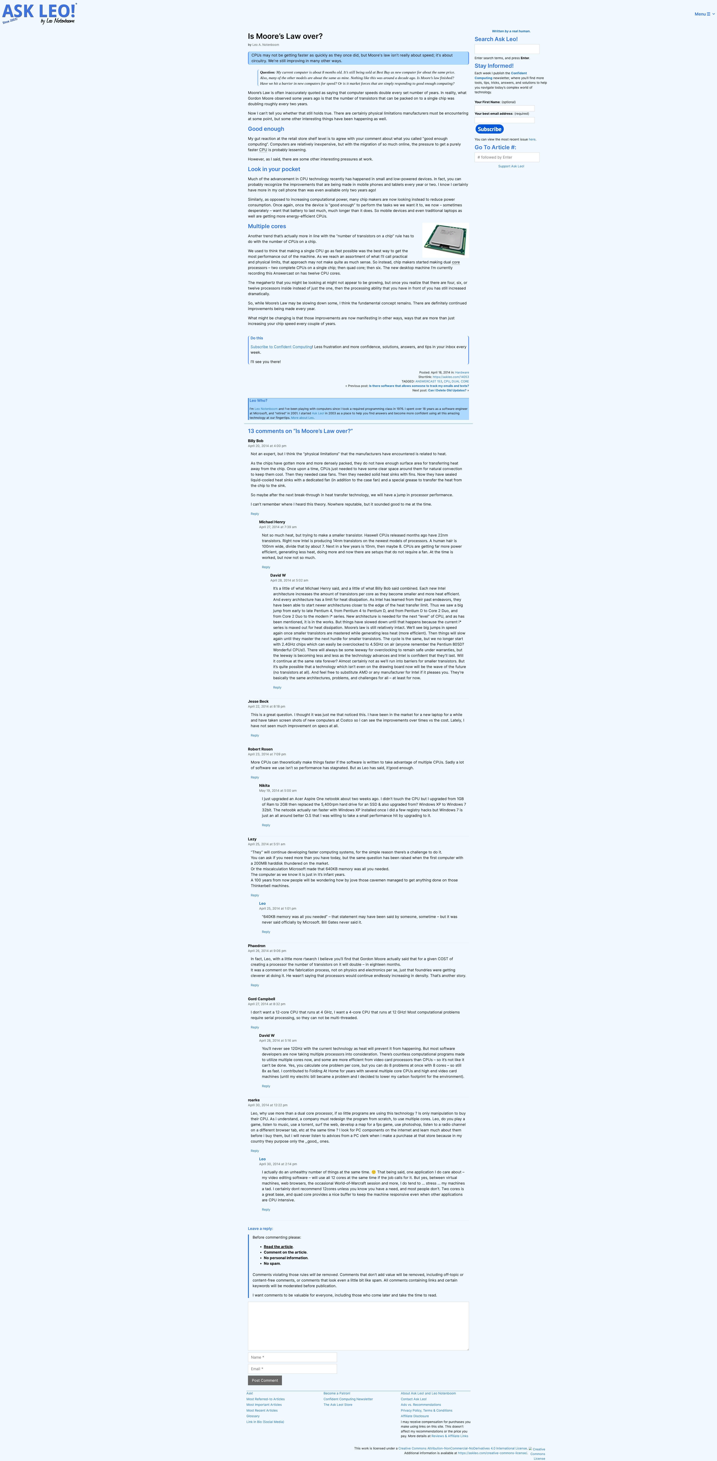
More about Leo (302, 418)
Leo (262, 903)
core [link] (456, 262)
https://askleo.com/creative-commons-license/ (492, 1453)
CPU (447, 381)
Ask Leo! (318, 413)
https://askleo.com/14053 (451, 377)
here (532, 139)
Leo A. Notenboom (265, 44)
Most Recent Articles (262, 1410)
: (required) (502, 113)
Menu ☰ (702, 14)
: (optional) (495, 102)
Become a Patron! (337, 1393)
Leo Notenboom (266, 409)
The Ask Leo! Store (338, 1405)
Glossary (253, 1416)
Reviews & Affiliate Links (450, 1436)
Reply (255, 514)
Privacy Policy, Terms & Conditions (426, 1410)
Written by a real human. (511, 31)
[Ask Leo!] (42, 14)
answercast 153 (428, 381)
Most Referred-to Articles (265, 1399)
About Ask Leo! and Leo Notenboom (428, 1393)
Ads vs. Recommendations (421, 1405)
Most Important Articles (264, 1405)
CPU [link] (263, 150)
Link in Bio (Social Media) (265, 1422)
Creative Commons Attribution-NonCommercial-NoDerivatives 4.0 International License (462, 1448)
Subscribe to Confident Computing (281, 347)
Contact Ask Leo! (414, 1399)
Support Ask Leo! (511, 166)
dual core (460, 381)
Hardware (462, 372)
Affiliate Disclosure (415, 1416)
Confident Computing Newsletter (348, 1399)
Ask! (249, 1393)
